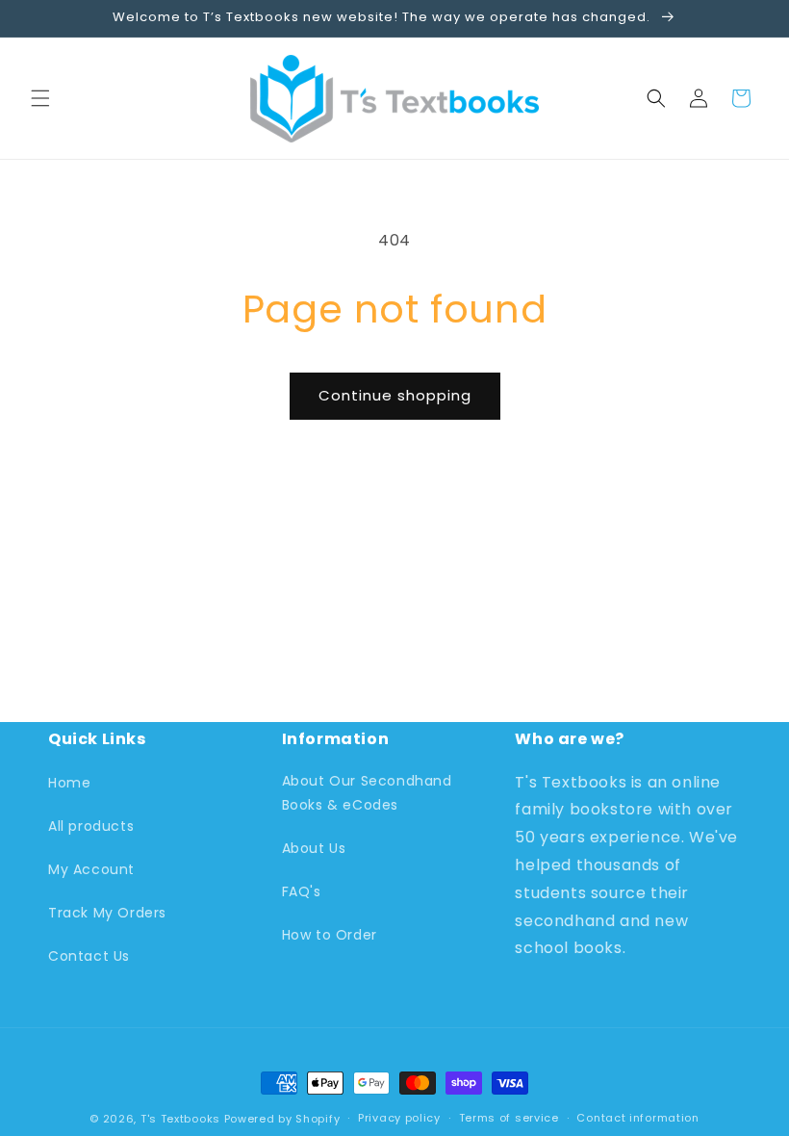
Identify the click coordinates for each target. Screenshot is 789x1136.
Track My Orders (107, 912)
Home (69, 782)
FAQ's (301, 891)
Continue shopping (394, 395)
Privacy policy (399, 1117)
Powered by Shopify (282, 1118)
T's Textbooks (180, 1118)
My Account (91, 869)
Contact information (637, 1117)
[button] (40, 98)
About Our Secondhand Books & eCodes (367, 792)
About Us (314, 848)
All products (91, 826)
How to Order (329, 934)
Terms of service (509, 1117)
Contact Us (89, 956)
